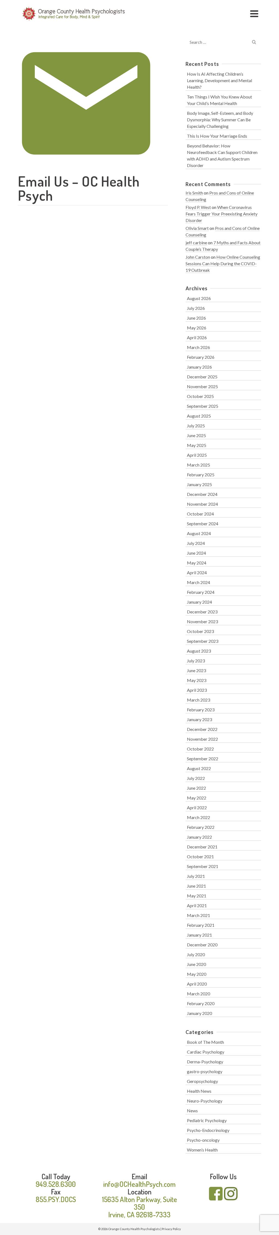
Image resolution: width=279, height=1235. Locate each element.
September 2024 (202, 523)
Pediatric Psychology (207, 1120)
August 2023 (199, 650)
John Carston (198, 257)
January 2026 (199, 366)
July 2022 (196, 778)
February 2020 (200, 1003)
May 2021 (196, 895)
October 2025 (200, 396)
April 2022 (197, 807)
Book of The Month (205, 1042)
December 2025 (202, 376)
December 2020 (202, 944)
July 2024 (196, 543)
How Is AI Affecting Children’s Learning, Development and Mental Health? (219, 80)
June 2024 (196, 552)
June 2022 (196, 788)
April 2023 (197, 690)
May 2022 (196, 797)
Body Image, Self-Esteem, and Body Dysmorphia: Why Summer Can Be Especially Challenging (220, 119)
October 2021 (200, 856)
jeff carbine (196, 242)
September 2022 (202, 758)
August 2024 (199, 533)
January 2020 (199, 1013)
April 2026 (197, 337)
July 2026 (196, 308)
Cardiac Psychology (205, 1051)
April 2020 (197, 983)
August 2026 (199, 298)
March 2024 (198, 582)
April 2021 (197, 905)
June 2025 (196, 435)
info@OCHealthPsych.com (139, 1184)
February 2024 (200, 592)
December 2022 (202, 729)
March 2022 (198, 817)
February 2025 (200, 474)
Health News (199, 1091)
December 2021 (202, 846)
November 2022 (202, 739)
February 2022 (200, 827)
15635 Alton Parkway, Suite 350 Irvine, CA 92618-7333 (139, 1207)
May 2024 (196, 562)
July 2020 (196, 954)
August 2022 (199, 768)
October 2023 (200, 631)
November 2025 (202, 386)
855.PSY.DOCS (56, 1199)
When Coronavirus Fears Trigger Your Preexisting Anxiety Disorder (221, 214)
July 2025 (196, 425)
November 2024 (202, 504)
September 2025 (202, 406)
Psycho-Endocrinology (208, 1130)
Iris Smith (194, 192)
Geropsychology (202, 1081)
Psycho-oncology (203, 1140)
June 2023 (196, 670)
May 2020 (196, 974)
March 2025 (198, 464)
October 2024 (200, 513)
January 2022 (199, 836)
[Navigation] (254, 13)
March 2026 (198, 347)
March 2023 (198, 699)
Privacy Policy (171, 1229)
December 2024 (202, 494)
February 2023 (200, 709)
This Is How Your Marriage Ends (217, 135)
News (192, 1110)
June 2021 (196, 885)
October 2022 (200, 748)
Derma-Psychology (205, 1061)
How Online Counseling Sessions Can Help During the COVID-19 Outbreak (223, 263)
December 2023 (202, 611)
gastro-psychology (204, 1071)
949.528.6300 (56, 1184)
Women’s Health (202, 1149)
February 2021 (200, 925)
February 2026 (200, 357)
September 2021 (202, 866)
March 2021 (198, 915)
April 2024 (197, 572)
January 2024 (199, 601)
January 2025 (199, 484)
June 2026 (196, 317)
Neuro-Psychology (204, 1100)
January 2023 (199, 719)
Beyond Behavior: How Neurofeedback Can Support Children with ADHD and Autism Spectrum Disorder (222, 155)
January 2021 (199, 934)
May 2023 (196, 680)
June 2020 (196, 964)
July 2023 (196, 660)
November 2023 (202, 621)
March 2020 (198, 993)
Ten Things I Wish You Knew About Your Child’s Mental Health (219, 100)
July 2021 (196, 876)
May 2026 (196, 327)
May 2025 (196, 445)
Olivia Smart (197, 228)
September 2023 (202, 641)
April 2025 (197, 455)
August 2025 (199, 415)
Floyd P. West (198, 207)
